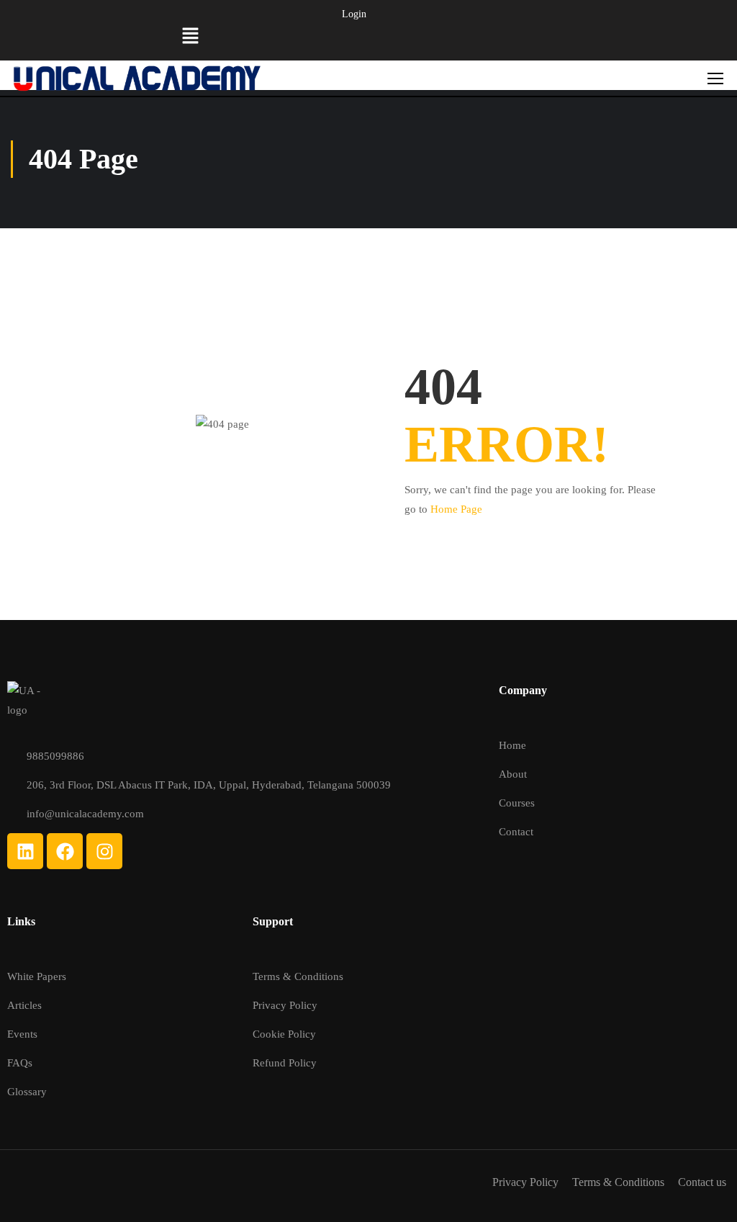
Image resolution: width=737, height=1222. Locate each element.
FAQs (19, 1063)
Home (512, 745)
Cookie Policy (284, 1034)
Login (354, 14)
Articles (24, 1005)
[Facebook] (65, 851)
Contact (516, 831)
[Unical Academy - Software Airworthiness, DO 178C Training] (137, 78)
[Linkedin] (25, 851)
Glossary (27, 1091)
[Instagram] (104, 851)
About (513, 774)
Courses (517, 803)
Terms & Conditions (298, 976)
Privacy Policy (285, 1005)
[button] (190, 37)
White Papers (36, 976)
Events (22, 1034)
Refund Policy (285, 1063)
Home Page (456, 509)
